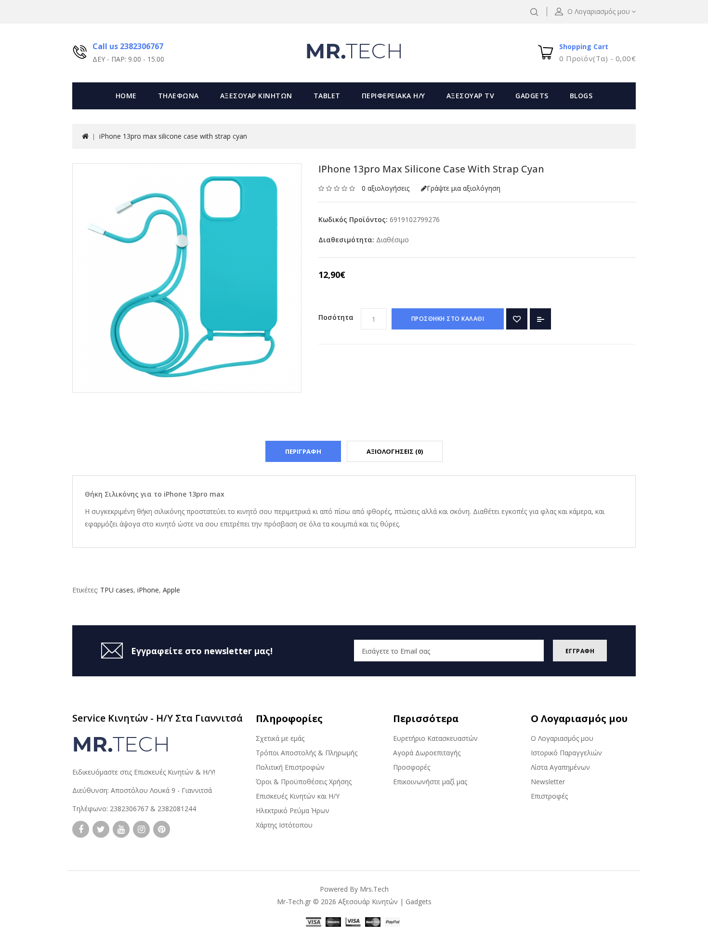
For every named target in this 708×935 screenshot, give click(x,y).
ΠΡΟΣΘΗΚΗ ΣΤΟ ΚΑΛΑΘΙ (448, 319)
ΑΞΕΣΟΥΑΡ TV (470, 95)
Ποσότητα (336, 317)
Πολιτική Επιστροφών (290, 767)
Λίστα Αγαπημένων (560, 767)
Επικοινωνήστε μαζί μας (430, 781)
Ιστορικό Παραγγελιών (566, 752)
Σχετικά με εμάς (280, 738)
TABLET (327, 95)
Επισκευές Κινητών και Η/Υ (298, 796)
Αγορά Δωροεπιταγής (426, 752)
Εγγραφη (580, 651)
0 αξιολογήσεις (385, 188)
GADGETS (532, 95)
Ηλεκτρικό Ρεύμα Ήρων (292, 810)
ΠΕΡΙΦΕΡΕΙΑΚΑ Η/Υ (393, 95)
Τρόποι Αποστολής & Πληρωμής (306, 752)
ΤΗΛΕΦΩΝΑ (178, 95)
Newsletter (548, 781)
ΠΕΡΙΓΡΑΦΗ (303, 451)
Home (126, 95)
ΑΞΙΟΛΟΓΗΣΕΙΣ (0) (395, 451)
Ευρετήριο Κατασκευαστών (435, 738)
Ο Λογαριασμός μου (562, 738)
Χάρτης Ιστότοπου (284, 825)
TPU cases (116, 589)
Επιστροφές (549, 796)
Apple (171, 589)
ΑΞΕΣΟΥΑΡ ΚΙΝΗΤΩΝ (256, 95)
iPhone (148, 589)
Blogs (581, 95)
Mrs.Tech (374, 889)
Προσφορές (411, 767)
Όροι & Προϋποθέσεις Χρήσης (304, 781)
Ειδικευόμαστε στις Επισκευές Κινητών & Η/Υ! (143, 772)
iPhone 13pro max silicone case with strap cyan (173, 136)
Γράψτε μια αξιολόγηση (463, 188)
